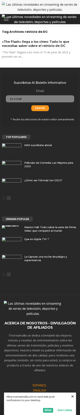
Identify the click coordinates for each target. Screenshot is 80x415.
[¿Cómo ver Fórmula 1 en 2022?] (11, 184)
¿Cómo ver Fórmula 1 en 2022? (43, 180)
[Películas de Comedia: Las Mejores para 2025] (11, 167)
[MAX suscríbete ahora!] (11, 149)
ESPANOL (40, 385)
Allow (47, 410)
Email (40, 91)
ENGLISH (39, 390)
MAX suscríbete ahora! (38, 145)
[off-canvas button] (6, 19)
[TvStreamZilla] (40, 18)
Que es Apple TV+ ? (36, 239)
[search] (73, 19)
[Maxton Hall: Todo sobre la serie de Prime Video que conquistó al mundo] (11, 226)
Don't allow (65, 410)
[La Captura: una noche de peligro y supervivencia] (11, 261)
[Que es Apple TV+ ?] (11, 243)
